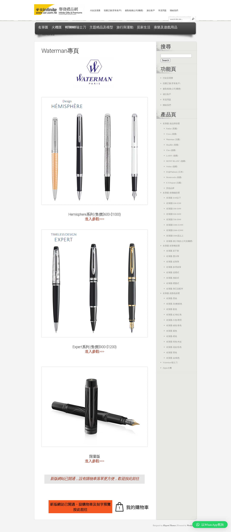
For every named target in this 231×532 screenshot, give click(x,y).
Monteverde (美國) (174, 177)
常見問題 (162, 10)
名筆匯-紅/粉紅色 (174, 314)
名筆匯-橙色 (171, 336)
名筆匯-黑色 (171, 298)
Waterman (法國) (173, 139)
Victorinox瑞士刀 (170, 362)
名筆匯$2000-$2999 (174, 230)
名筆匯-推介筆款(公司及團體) (179, 241)
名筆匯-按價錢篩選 (171, 192)
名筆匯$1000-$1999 (174, 224)
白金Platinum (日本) (174, 171)
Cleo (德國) (171, 150)
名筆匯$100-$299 (173, 203)
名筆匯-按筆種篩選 (171, 245)
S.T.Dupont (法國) (173, 182)
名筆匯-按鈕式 (172, 277)
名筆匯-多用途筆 (173, 267)
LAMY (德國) (172, 155)
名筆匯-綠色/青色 (174, 325)
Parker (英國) (171, 128)
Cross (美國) (171, 134)
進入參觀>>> (94, 219)
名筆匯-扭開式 (172, 272)
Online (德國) (172, 166)
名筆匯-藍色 (171, 309)
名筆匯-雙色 (171, 352)
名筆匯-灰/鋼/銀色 (174, 303)
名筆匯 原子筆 (172, 250)
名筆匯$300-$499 (173, 208)
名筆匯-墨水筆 (172, 256)
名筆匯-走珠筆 (172, 261)
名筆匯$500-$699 (173, 214)
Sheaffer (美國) (172, 144)
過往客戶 (151, 10)
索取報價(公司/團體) (134, 10)
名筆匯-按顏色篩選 (171, 293)
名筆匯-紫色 (171, 330)
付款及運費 (95, 10)
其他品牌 (170, 188)
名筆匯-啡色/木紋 (174, 341)
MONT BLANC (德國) (176, 161)
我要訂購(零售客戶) (112, 10)
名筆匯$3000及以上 (174, 235)
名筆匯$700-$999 (173, 219)
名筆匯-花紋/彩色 (174, 347)
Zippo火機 (167, 367)
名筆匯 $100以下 (173, 197)
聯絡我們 (174, 10)
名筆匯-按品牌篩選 (171, 123)
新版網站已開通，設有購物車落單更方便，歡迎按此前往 (94, 478)
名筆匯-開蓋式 (172, 283)
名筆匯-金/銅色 (173, 357)
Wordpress (191, 525)
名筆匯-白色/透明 (174, 320)
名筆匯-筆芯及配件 (174, 288)
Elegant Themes (169, 525)
